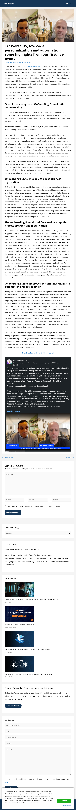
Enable (64, 801)
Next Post (70, 457)
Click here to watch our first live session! (38, 353)
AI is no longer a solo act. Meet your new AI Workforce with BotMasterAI (28, 674)
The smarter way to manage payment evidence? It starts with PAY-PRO (28, 649)
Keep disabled (66, 805)
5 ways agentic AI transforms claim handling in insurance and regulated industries (32, 599)
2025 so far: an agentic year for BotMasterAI (19, 624)
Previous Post (7, 457)
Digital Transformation (12, 63)
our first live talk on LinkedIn (33, 66)
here (7, 782)
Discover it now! (13, 706)
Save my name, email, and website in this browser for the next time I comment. (34, 506)
